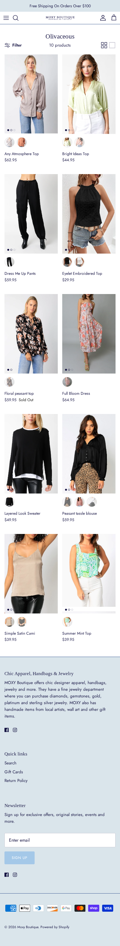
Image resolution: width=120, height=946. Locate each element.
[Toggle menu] (6, 18)
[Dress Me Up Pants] (31, 214)
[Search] (18, 18)
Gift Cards (13, 772)
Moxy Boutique (27, 927)
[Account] (101, 18)
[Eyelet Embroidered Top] (89, 214)
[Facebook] (6, 730)
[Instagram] (15, 730)
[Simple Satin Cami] (31, 573)
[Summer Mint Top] (89, 573)
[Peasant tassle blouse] (89, 454)
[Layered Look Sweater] (31, 454)
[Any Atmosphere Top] (31, 94)
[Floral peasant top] (31, 334)
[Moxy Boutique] (60, 18)
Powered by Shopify (54, 927)
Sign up (19, 857)
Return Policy (16, 780)
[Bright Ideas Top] (89, 94)
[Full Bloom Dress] (89, 334)
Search (10, 763)
